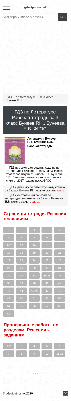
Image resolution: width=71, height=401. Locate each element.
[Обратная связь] (65, 393)
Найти (62, 17)
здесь (60, 190)
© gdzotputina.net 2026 (18, 393)
